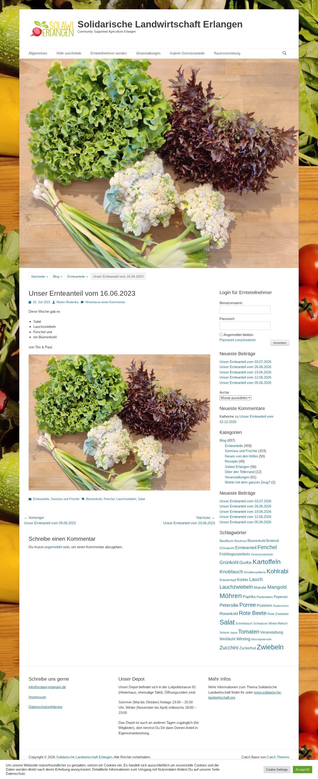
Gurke (245, 562)
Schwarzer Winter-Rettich (270, 623)
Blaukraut (240, 541)
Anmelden (279, 343)
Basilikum (226, 541)
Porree (247, 605)
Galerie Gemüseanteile (187, 53)
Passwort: (227, 319)
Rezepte (231, 461)
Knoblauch (231, 571)
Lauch (256, 579)
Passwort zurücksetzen (238, 340)
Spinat (233, 632)
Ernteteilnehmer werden (109, 53)
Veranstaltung (271, 632)
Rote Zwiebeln (278, 614)
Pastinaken (265, 597)
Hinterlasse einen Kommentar (105, 302)
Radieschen (281, 605)
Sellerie (224, 632)
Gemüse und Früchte (65, 499)
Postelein (264, 606)
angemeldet (53, 547)
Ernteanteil (246, 547)
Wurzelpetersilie (261, 639)
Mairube (260, 587)
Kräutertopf (228, 580)
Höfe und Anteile (69, 53)
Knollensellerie (255, 572)
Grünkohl (229, 562)
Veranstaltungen (148, 53)
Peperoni (280, 597)
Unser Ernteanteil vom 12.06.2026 (245, 377)
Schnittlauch (244, 623)
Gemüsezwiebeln (262, 554)
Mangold (277, 587)
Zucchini (229, 648)
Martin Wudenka (67, 302)
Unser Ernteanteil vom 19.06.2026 (245, 372)
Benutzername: (231, 303)
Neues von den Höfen (241, 456)
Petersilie (229, 605)
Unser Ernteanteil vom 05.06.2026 (245, 383)
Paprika (249, 597)
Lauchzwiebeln (126, 499)
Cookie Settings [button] (277, 769)
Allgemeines (38, 53)
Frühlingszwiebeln (235, 554)
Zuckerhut (247, 648)
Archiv (224, 392)
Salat (141, 499)
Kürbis (242, 580)
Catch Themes (278, 757)
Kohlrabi (277, 571)
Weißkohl (227, 639)
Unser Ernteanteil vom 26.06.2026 (245, 367)
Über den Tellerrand (239, 472)
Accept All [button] (302, 769)
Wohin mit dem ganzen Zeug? (247, 482)
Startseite (39, 276)
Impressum (37, 697)
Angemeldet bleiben (238, 335)
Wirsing (243, 639)
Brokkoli (272, 541)
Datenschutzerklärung (45, 707)
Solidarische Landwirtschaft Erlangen (160, 24)
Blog (57, 276)
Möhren (231, 595)
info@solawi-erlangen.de (47, 687)
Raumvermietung (227, 53)
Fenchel (109, 499)
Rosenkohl (229, 613)
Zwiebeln (270, 647)
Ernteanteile (77, 276)
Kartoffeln (267, 561)
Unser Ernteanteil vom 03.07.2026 (245, 362)
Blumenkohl (94, 499)
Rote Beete (253, 613)
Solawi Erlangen (237, 467)
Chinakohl (227, 548)
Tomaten (248, 631)
